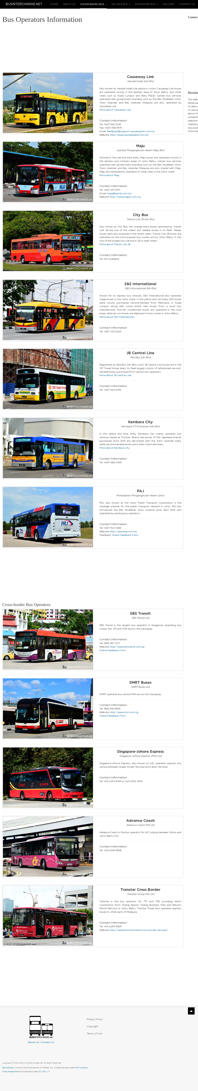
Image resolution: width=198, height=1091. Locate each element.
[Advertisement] (92, 48)
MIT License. (81, 1068)
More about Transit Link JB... (115, 244)
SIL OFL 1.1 (44, 1072)
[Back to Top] (191, 1011)
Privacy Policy (95, 1019)
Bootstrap (7, 1068)
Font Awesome (10, 1072)
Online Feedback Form (125, 535)
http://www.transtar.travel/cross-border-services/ (139, 930)
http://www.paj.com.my (123, 531)
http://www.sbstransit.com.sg (127, 647)
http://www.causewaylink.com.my (129, 135)
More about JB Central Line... (116, 375)
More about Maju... (110, 175)
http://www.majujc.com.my (125, 197)
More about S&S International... (117, 317)
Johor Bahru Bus (92, 4)
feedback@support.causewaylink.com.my (131, 131)
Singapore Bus (145, 4)
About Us (69, 4)
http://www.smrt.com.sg (124, 712)
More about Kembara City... (115, 448)
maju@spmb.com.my (119, 193)
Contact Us (187, 4)
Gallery (168, 4)
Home (54, 4)
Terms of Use (94, 1033)
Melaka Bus (119, 4)
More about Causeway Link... (115, 110)
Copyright (92, 1026)
